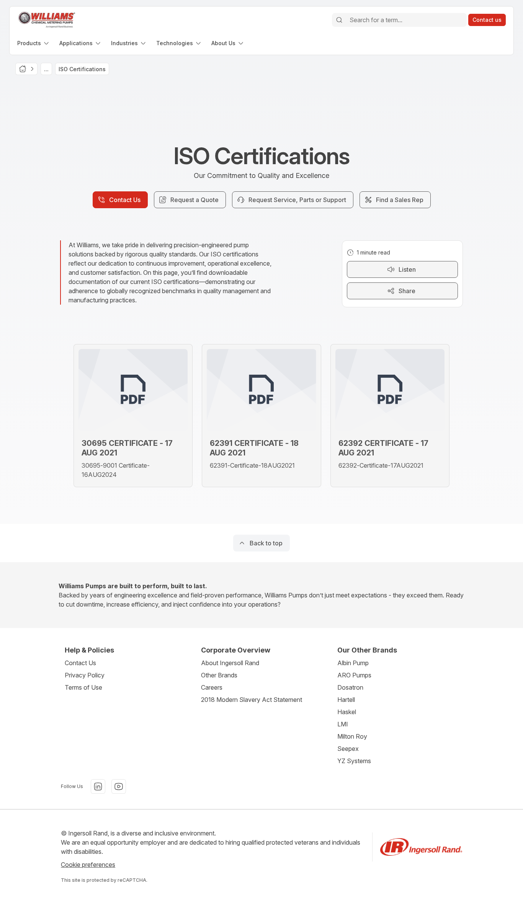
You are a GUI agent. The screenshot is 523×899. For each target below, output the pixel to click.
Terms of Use (83, 687)
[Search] (339, 20)
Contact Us (80, 663)
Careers (211, 687)
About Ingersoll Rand (230, 663)
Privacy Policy (85, 675)
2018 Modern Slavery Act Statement (251, 699)
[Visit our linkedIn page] (98, 786)
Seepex (348, 748)
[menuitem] (33, 43)
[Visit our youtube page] (118, 786)
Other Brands (219, 675)
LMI (342, 724)
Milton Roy (352, 736)
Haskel (346, 712)
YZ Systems (354, 761)
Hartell (346, 699)
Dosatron (350, 687)
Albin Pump (353, 663)
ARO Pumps (354, 675)
